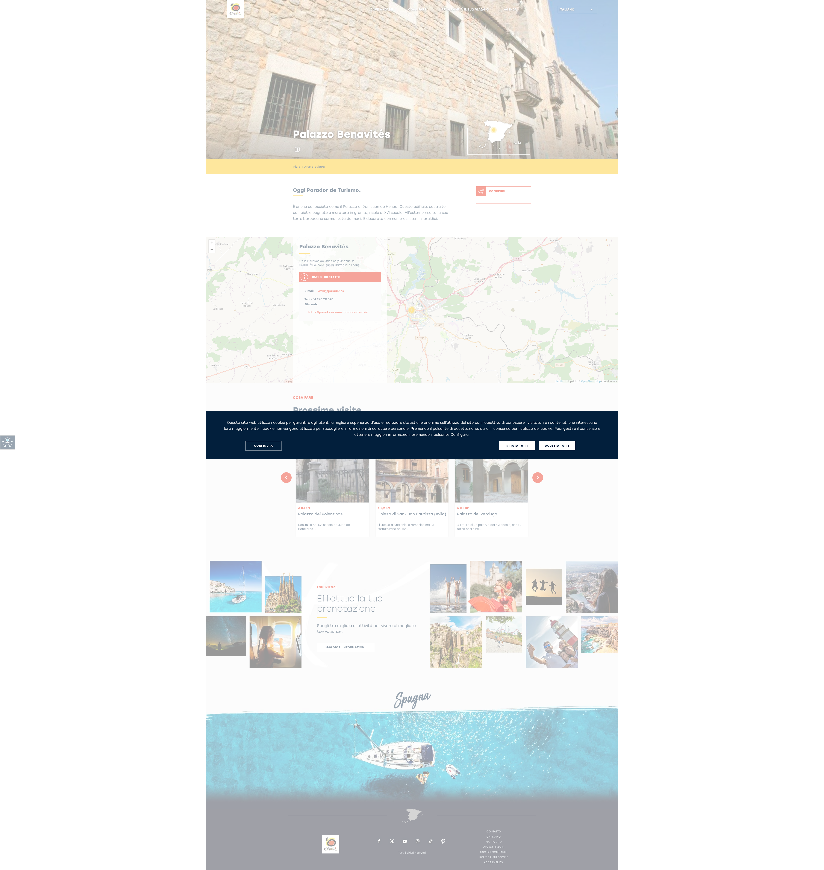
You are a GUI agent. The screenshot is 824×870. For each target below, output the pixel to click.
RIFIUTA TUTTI (517, 445)
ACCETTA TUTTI (557, 445)
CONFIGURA (263, 445)
